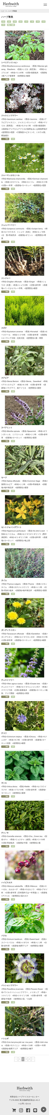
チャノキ (5, 833)
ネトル (4, 783)
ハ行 (32, 21)
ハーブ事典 (5, 79)
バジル (4, 936)
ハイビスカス (6, 882)
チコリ (4, 733)
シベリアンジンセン (9, 62)
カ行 (9, 21)
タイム (4, 580)
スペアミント (6, 427)
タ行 (20, 21)
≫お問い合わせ (24, 1104)
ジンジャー (5, 278)
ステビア (5, 378)
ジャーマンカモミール (10, 175)
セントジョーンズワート (11, 527)
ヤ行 (43, 21)
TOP (2, 11)
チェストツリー (7, 680)
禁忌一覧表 (11, 25)
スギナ (4, 328)
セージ (4, 477)
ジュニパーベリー (8, 225)
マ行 (37, 21)
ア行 (3, 21)
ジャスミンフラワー (9, 115)
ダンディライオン (8, 630)
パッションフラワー (9, 985)
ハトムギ (5, 1038)
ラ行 (3, 25)
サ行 (14, 21)
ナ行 (26, 21)
